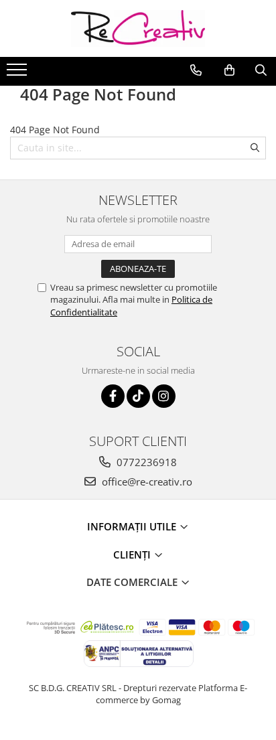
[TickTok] (138, 396)
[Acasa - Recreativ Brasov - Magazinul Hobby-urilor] (138, 28)
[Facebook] (113, 396)
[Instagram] (164, 396)
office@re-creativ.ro (145, 481)
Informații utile (133, 526)
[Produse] (18, 74)
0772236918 (145, 462)
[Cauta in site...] (261, 70)
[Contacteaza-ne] (196, 70)
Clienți (133, 554)
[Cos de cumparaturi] (229, 70)
